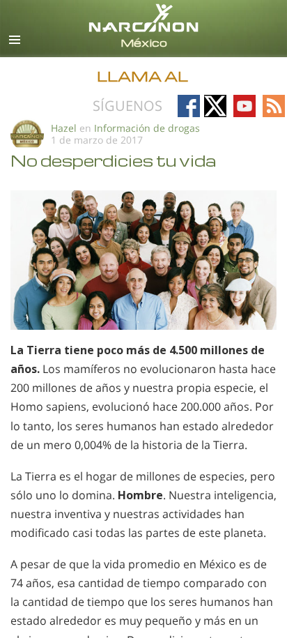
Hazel (64, 128)
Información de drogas (147, 128)
